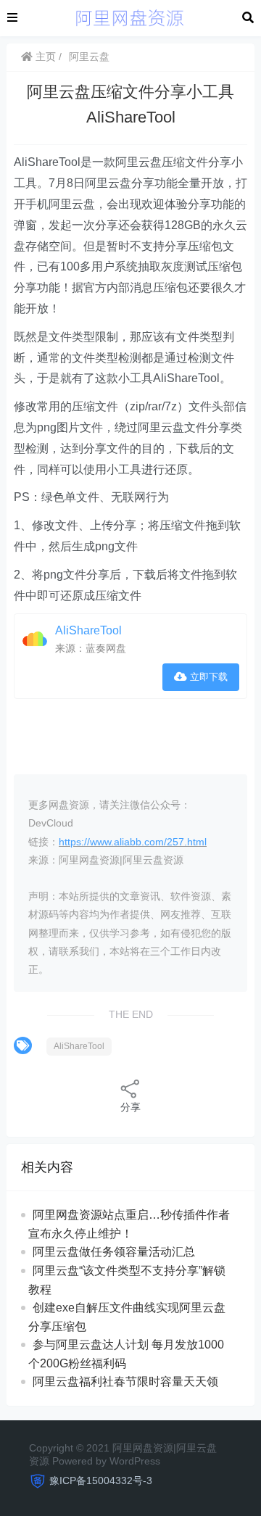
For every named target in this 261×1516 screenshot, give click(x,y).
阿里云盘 (89, 56)
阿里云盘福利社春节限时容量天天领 (125, 1381)
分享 (130, 1107)
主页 (44, 56)
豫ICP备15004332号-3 (100, 1480)
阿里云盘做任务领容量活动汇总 (114, 1252)
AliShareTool (88, 630)
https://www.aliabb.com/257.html (133, 842)
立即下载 (207, 676)
